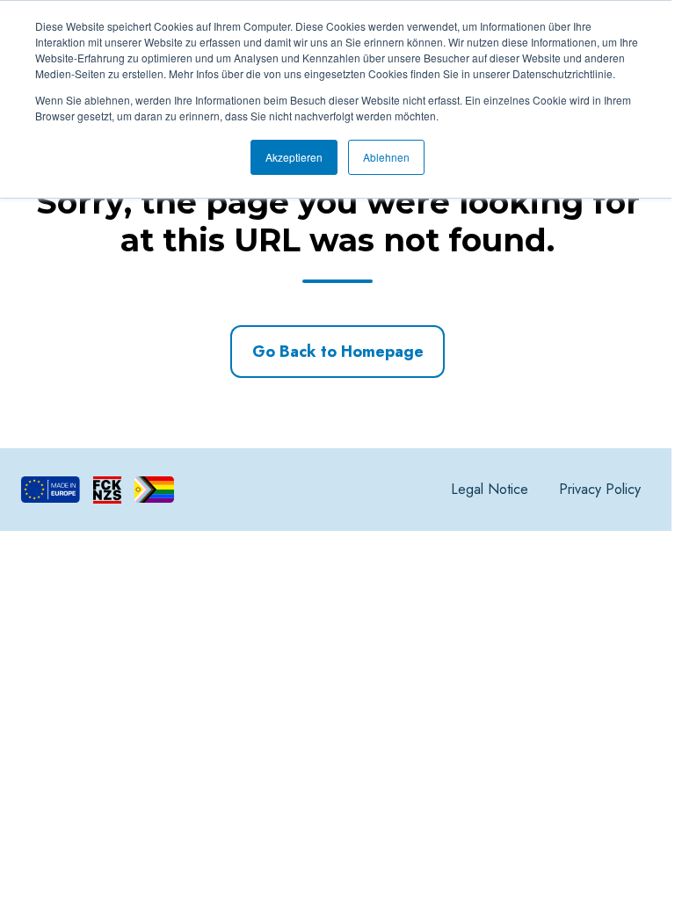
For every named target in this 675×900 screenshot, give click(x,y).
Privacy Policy (600, 489)
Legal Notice (489, 489)
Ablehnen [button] (386, 156)
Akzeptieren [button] (294, 156)
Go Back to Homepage (338, 351)
